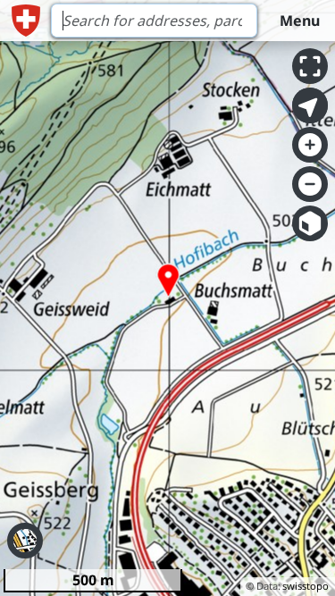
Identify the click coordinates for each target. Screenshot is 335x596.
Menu (300, 20)
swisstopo (305, 585)
